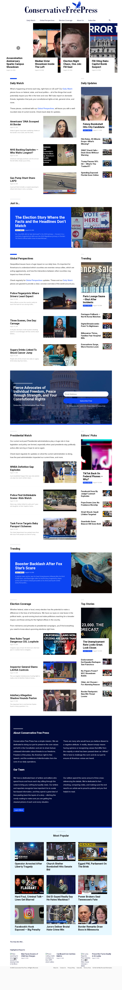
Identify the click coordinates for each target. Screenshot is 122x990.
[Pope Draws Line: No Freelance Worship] (107, 504)
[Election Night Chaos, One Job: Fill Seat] (75, 48)
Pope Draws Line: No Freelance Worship (90, 503)
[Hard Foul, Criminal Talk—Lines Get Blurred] (29, 884)
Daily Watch (31, 20)
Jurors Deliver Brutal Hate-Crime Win (58, 928)
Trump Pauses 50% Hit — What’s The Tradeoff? (89, 163)
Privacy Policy (91, 406)
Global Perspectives (47, 20)
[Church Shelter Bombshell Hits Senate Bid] (61, 851)
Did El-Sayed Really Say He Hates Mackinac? (60, 898)
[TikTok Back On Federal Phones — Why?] (96, 462)
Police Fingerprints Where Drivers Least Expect (24, 295)
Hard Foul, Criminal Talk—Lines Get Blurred (29, 898)
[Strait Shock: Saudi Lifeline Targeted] (107, 514)
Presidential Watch (21, 435)
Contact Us (63, 968)
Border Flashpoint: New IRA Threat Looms (89, 694)
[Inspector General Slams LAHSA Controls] (59, 672)
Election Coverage (65, 20)
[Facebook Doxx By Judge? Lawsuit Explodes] (107, 493)
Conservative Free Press (35, 732)
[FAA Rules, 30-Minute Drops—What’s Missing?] (107, 141)
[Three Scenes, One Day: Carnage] (59, 327)
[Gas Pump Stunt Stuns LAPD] (59, 183)
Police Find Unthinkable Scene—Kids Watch (23, 497)
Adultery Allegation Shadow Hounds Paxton (23, 697)
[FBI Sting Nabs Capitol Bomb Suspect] (104, 48)
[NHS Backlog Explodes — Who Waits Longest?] (59, 155)
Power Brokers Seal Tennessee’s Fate (89, 898)
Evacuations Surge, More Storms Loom (90, 345)
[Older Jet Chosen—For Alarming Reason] (107, 684)
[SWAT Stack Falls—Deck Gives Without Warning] (107, 152)
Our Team (18, 769)
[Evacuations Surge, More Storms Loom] (107, 346)
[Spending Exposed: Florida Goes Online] (107, 175)
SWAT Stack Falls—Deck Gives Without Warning (90, 152)
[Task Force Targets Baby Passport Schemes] (59, 528)
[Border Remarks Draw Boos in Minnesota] (92, 914)
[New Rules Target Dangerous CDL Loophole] (59, 644)
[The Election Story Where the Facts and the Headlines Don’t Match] (91, 227)
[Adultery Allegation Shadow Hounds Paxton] (59, 700)
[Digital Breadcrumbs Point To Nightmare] (107, 326)
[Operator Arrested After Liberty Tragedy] (29, 851)
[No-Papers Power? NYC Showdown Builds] (107, 673)
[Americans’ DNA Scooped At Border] (59, 127)
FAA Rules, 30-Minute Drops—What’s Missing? (90, 141)
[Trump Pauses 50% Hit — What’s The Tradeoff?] (107, 163)
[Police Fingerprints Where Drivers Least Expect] (59, 298)
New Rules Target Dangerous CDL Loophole (24, 640)
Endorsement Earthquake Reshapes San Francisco (91, 662)
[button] (109, 20)
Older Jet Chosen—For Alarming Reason (90, 683)
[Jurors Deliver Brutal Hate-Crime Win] (61, 914)
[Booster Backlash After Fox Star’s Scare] (91, 572)
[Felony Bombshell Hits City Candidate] (96, 110)
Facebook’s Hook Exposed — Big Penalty (27, 928)
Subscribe (92, 20)
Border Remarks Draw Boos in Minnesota (90, 928)
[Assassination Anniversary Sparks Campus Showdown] (18, 48)
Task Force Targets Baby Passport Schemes (24, 525)
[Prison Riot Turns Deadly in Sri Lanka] (86, 960)
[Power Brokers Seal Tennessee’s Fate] (92, 884)
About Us (80, 20)
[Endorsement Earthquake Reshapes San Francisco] (107, 662)
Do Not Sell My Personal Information (102, 968)
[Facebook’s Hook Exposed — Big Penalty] (29, 914)
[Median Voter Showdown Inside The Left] (47, 48)
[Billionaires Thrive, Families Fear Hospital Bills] (107, 335)
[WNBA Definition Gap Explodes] (59, 472)
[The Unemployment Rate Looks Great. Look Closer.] (96, 631)
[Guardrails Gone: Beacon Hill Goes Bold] (107, 523)
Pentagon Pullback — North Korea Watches (91, 315)
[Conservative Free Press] (61, 9)
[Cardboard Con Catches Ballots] (50, 958)
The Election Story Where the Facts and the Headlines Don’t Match (40, 221)
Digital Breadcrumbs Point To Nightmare (90, 325)
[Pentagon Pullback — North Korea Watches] (107, 316)
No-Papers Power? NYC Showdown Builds (89, 673)
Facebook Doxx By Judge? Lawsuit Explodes (89, 493)
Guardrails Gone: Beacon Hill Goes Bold (91, 522)
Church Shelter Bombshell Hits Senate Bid (59, 866)
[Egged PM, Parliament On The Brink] (92, 851)
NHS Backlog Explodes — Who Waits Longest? (24, 151)
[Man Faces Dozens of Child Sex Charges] (15, 959)
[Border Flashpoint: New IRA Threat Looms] (107, 693)
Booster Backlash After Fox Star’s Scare (38, 566)
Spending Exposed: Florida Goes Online (90, 174)
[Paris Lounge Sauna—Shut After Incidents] (96, 285)
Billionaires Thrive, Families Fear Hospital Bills (91, 335)
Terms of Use (101, 406)
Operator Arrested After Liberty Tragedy (28, 865)
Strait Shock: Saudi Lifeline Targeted (89, 513)
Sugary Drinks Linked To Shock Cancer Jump (23, 351)
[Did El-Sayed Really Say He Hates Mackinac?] (61, 884)
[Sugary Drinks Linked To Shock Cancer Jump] (59, 355)
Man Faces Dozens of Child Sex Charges (29, 955)
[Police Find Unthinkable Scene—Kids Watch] (59, 500)
